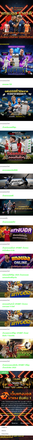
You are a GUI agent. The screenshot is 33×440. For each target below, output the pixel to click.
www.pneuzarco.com (6, 437)
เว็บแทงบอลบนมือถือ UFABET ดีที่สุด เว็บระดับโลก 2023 (16, 366)
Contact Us (5, 423)
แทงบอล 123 (7, 84)
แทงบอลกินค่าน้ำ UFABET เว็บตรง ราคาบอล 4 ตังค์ (15, 305)
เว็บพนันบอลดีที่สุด (9, 127)
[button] (16, 3)
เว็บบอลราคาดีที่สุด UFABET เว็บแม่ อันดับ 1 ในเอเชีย (15, 334)
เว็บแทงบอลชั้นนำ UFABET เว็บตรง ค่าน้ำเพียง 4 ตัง (15, 249)
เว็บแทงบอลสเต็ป (8, 222)
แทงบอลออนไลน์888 (10, 170)
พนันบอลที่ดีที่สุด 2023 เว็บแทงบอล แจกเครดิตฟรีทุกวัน (15, 276)
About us (14, 423)
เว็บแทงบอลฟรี (7, 195)
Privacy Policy (25, 423)
